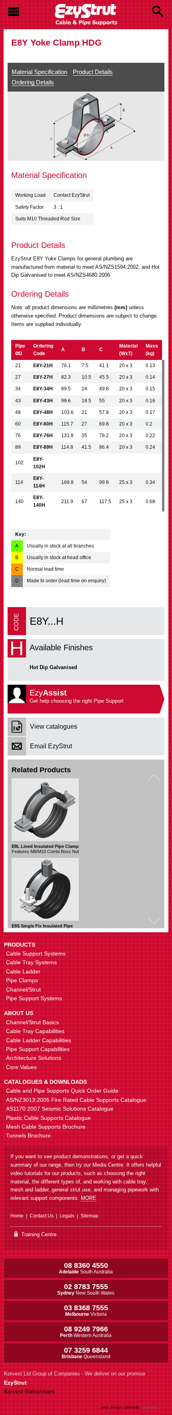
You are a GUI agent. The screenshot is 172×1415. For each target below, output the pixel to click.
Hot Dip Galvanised (53, 667)
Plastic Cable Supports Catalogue (48, 1118)
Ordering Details (33, 82)
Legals (67, 1216)
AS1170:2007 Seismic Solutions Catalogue (60, 1108)
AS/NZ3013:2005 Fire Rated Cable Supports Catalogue (76, 1100)
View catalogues (53, 726)
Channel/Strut (23, 989)
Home (17, 1216)
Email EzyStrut (51, 746)
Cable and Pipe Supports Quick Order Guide (62, 1090)
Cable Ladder (23, 971)
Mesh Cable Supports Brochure (46, 1126)
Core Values (21, 1067)
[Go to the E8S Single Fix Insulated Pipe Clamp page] (45, 889)
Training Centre (38, 1234)
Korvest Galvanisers (29, 1391)
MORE (88, 1198)
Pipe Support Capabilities (38, 1049)
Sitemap (89, 1216)
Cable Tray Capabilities (35, 1031)
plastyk (148, 1407)
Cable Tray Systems (31, 962)
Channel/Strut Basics (32, 1022)
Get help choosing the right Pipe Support (77, 696)
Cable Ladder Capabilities (38, 1040)
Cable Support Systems (36, 953)
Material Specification (39, 71)
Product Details (93, 71)
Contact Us (42, 1216)
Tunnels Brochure (28, 1135)
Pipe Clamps (22, 980)
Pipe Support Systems (34, 998)
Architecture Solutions (33, 1058)
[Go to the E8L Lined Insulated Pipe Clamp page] (45, 809)
